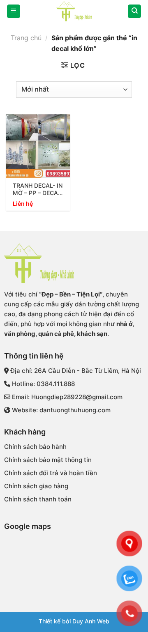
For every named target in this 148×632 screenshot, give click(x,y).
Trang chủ (26, 38)
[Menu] (13, 11)
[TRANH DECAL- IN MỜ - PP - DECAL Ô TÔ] (38, 146)
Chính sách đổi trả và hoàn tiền (50, 473)
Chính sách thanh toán (38, 499)
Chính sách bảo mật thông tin (48, 460)
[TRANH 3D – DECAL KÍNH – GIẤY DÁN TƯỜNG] (74, 11)
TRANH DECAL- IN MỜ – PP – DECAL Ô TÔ (37, 189)
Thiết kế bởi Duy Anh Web (74, 621)
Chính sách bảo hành (35, 446)
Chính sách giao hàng (36, 486)
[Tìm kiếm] (134, 11)
